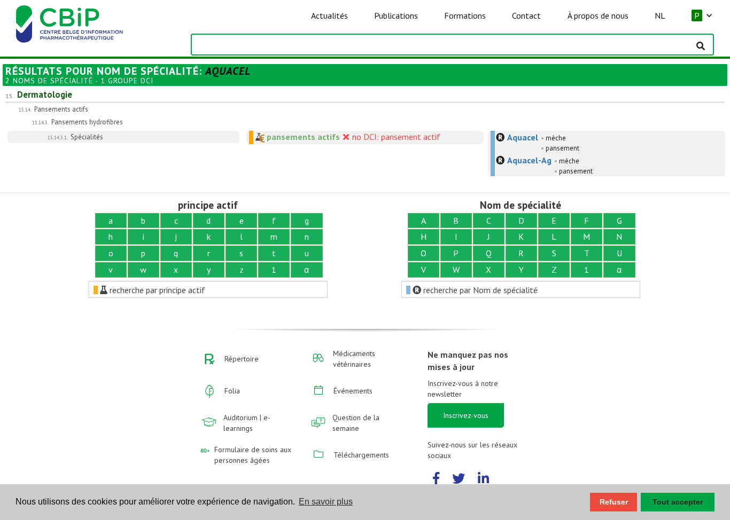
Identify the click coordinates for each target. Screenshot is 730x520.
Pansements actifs (61, 109)
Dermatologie (44, 94)
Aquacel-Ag (529, 160)
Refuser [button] (614, 502)
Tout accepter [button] (678, 502)
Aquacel (522, 137)
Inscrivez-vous (465, 415)
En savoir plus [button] (326, 501)
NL (660, 15)
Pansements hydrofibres (87, 122)
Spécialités (87, 136)
